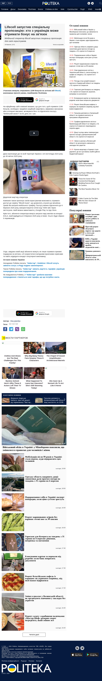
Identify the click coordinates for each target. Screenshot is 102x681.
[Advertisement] (34, 234)
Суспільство (72, 9)
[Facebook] (52, 84)
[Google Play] (92, 655)
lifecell (57, 91)
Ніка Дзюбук (15, 321)
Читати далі (34, 635)
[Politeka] (51, 3)
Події (82, 9)
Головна (4, 9)
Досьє (13, 9)
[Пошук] (100, 3)
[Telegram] (92, 3)
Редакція (24, 661)
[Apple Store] (77, 655)
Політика (32, 9)
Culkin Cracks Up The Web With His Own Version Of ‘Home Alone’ (88, 201)
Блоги (40, 9)
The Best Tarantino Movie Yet (88, 189)
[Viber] (60, 84)
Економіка (22, 9)
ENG (90, 9)
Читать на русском (58, 44)
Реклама (31, 661)
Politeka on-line (51, 9)
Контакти (39, 661)
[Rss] (89, 3)
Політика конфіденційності (10, 661)
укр (3, 3)
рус (9, 3)
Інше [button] (97, 9)
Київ (62, 9)
